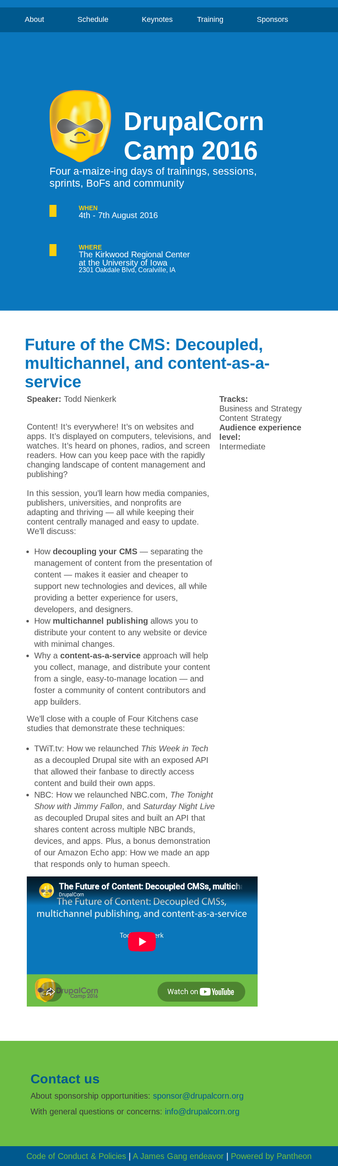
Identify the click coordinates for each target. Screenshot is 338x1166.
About (40, 22)
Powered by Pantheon (271, 1156)
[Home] (86, 127)
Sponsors (278, 22)
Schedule (98, 22)
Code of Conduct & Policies (76, 1156)
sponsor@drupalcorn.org (198, 1095)
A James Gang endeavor (178, 1156)
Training (215, 22)
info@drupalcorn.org (202, 1111)
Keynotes (157, 19)
